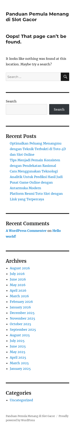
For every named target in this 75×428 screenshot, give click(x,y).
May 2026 (18, 285)
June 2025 (18, 346)
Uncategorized (21, 400)
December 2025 (22, 313)
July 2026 (17, 274)
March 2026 (19, 296)
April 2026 (18, 290)
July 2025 (17, 341)
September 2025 (23, 330)
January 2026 (20, 307)
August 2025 (20, 335)
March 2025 (19, 363)
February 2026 (21, 302)
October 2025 (20, 324)
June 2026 (18, 279)
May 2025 (17, 352)
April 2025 (18, 357)
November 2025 (22, 318)
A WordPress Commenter (26, 231)
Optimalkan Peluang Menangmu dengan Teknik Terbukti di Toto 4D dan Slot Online (38, 148)
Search (11, 101)
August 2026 (20, 268)
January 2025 (20, 369)
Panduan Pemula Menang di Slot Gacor (30, 416)
